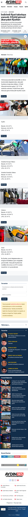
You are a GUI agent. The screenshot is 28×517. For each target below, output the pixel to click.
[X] (13, 480)
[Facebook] (10, 480)
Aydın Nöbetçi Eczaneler (5, 486)
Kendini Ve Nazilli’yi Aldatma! (16, 364)
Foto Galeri (4, 12)
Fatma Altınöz (12, 347)
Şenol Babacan (12, 341)
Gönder (4, 299)
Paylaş (4, 96)
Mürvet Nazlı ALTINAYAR (15, 355)
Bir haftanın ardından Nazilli (15, 357)
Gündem (9, 6)
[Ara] (25, 2)
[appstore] (9, 503)
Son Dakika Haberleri (7, 499)
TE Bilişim (17, 514)
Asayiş (16, 6)
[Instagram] (15, 480)
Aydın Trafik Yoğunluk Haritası (20, 491)
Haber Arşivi (19, 499)
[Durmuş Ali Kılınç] (4, 370)
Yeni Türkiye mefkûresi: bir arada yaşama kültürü (16, 336)
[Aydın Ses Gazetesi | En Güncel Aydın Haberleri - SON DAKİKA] (13, 2)
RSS (4, 509)
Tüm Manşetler (19, 495)
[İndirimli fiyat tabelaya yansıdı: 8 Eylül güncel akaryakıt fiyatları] (14, 42)
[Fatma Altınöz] (4, 349)
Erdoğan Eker (12, 362)
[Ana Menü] (1, 2)
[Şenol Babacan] (4, 342)
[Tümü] (26, 325)
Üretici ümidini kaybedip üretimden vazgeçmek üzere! (16, 371)
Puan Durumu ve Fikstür (8, 495)
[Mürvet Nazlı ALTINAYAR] (4, 356)
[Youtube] (18, 480)
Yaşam (21, 6)
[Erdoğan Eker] (4, 363)
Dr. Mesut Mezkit (13, 333)
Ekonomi (11, 12)
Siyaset (3, 6)
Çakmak (10, 343)
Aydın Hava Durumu (21, 485)
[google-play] (17, 503)
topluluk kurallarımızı (16, 304)
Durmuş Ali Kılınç (13, 368)
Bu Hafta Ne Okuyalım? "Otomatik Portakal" (17, 350)
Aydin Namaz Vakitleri (8, 490)
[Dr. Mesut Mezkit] (4, 335)
